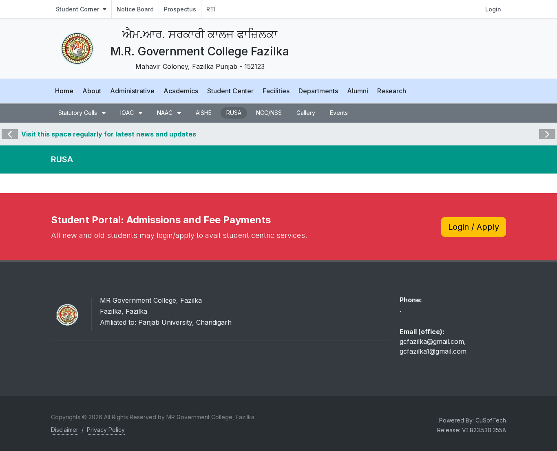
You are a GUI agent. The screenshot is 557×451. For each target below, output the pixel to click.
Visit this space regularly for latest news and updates (108, 134)
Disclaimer (64, 429)
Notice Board (135, 9)
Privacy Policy (106, 429)
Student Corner (78, 9)
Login (493, 9)
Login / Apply (473, 227)
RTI (211, 9)
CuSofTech (490, 420)
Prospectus (180, 9)
